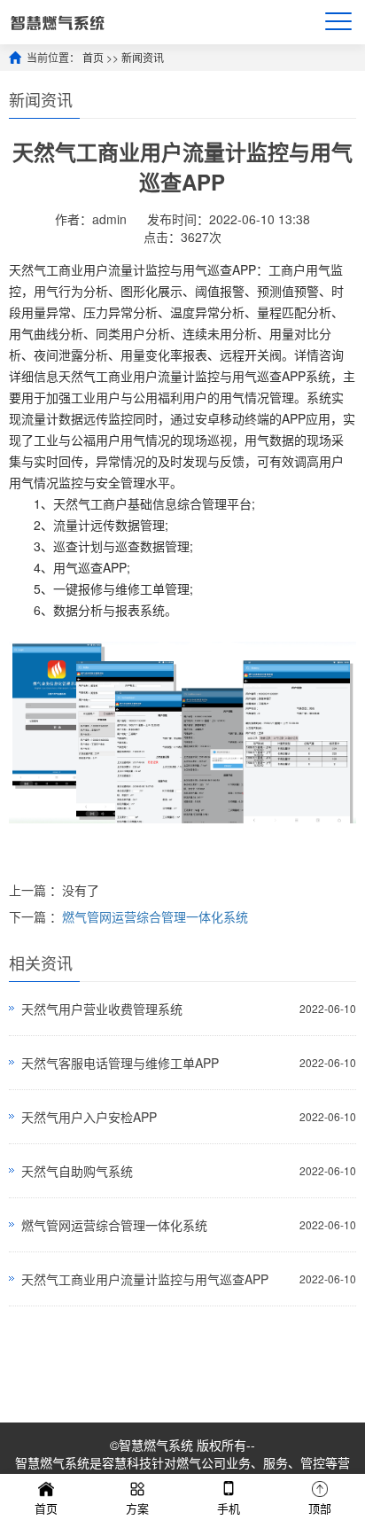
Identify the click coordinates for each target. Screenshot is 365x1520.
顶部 (319, 1508)
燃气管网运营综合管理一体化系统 (155, 916)
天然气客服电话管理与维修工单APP (120, 1063)
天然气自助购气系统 (77, 1171)
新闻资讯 (142, 57)
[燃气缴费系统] (57, 21)
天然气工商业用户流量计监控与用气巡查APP (144, 1279)
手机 (228, 1508)
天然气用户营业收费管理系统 (101, 1008)
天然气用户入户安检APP (89, 1117)
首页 (93, 57)
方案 (137, 1508)
